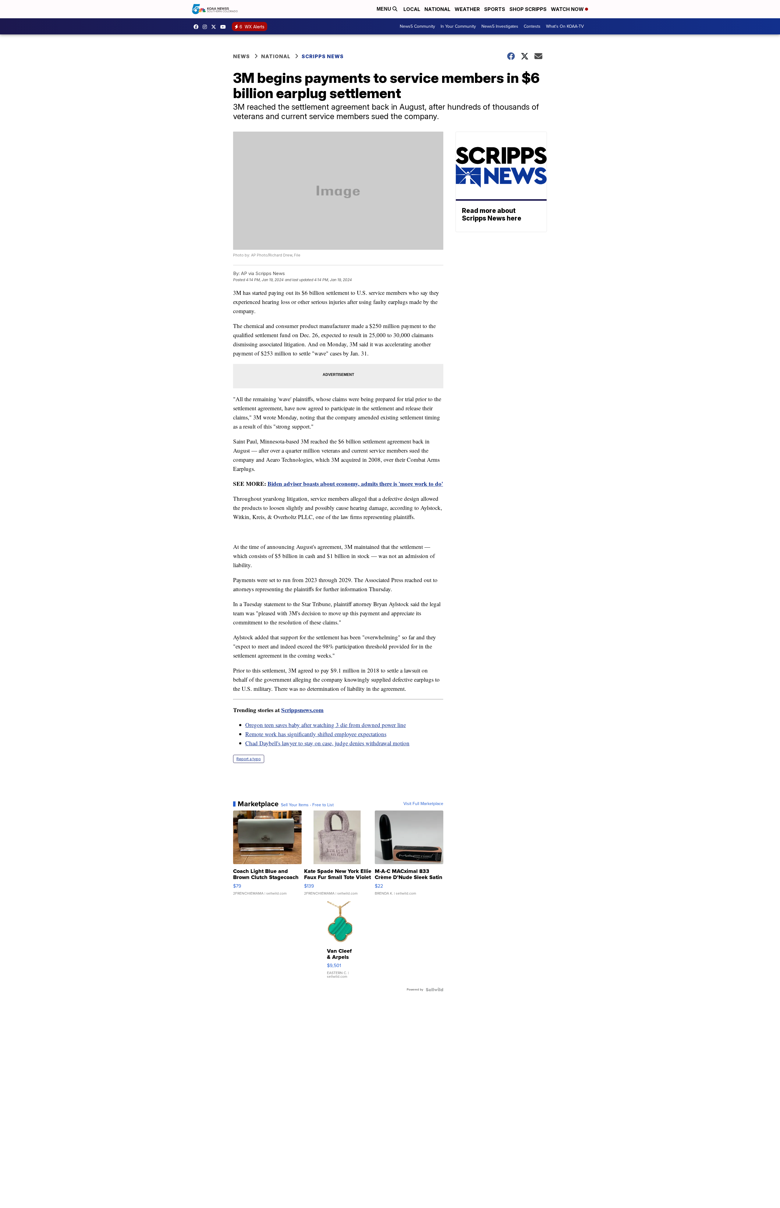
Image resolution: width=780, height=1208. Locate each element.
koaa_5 (206, 26)
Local (411, 9)
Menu (384, 9)
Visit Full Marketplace (423, 804)
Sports (494, 9)
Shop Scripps (528, 9)
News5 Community (417, 26)
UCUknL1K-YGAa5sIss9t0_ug (224, 26)
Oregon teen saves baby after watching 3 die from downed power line (325, 725)
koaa (215, 26)
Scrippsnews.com (302, 710)
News (241, 56)
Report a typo (248, 759)
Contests (532, 26)
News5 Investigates (499, 26)
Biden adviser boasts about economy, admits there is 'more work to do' (355, 483)
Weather (467, 9)
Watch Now (568, 9)
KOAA (197, 26)
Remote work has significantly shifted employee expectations (315, 734)
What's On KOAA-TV (565, 26)
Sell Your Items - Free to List (307, 805)
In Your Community (458, 26)
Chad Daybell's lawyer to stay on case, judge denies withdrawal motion (327, 743)
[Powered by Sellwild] (434, 989)
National (437, 9)
